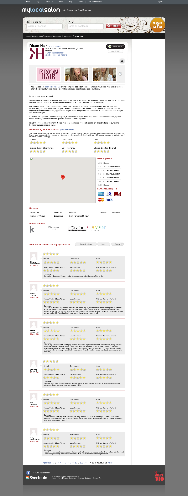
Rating (117, 244)
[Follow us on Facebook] (28, 473)
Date (103, 244)
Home (28, 1)
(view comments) (67, 130)
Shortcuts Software (84, 478)
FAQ (37, 1)
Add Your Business (95, 1)
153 (86, 463)
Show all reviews (86, 244)
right (120, 74)
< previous (47, 463)
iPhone (80, 1)
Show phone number (55, 53)
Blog (70, 1)
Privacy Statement (69, 478)
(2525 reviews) (55, 46)
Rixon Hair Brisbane (53, 87)
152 (81, 463)
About (61, 1)
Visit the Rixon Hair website (56, 55)
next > (110, 463)
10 (76, 463)
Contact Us (49, 1)
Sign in (160, 1)
